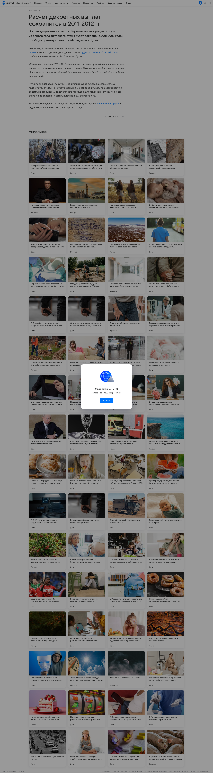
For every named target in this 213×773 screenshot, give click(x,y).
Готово (106, 400)
